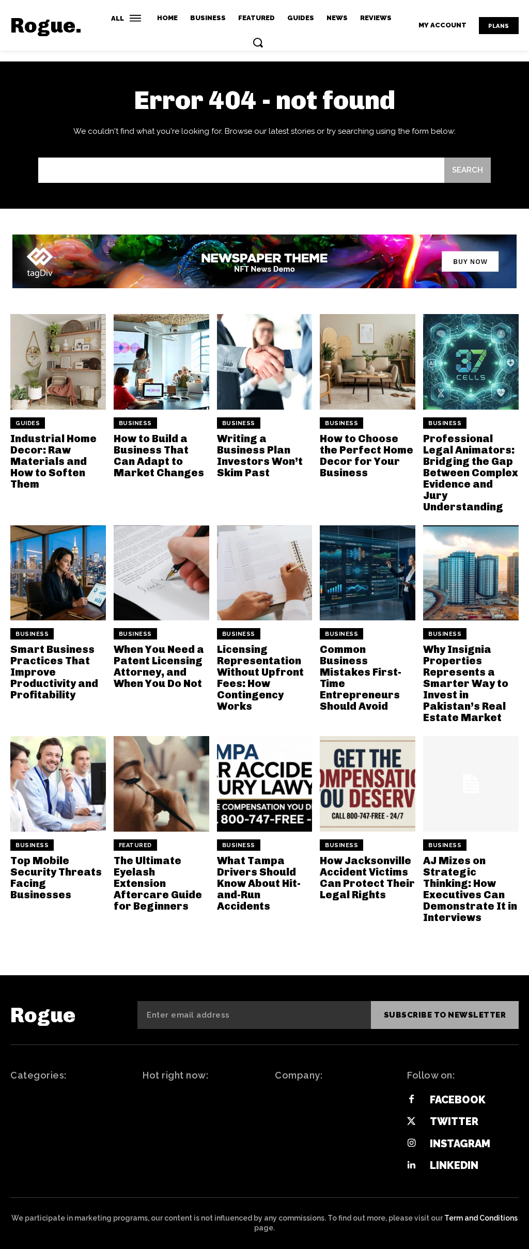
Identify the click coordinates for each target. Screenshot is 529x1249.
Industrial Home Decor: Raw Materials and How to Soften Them (53, 461)
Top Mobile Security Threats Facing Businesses (56, 877)
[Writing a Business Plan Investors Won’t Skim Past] (265, 362)
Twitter (454, 1121)
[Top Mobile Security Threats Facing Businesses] (58, 784)
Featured (135, 845)
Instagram (460, 1143)
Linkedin (454, 1165)
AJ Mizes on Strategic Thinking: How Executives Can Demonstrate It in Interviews (470, 889)
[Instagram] (411, 1143)
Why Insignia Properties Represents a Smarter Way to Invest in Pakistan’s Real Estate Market (465, 683)
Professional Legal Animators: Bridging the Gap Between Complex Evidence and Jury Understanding (470, 472)
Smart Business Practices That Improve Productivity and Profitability (54, 672)
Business (135, 423)
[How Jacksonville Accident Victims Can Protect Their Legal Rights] (367, 784)
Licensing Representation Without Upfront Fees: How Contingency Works (260, 677)
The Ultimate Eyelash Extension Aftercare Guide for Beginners (158, 883)
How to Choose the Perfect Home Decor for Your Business (366, 455)
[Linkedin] (411, 1165)
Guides (27, 423)
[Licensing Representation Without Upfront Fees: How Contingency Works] (265, 573)
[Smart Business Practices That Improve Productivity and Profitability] (58, 573)
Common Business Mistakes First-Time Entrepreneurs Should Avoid (360, 677)
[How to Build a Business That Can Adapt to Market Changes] (161, 362)
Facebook (458, 1100)
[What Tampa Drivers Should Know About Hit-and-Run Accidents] (265, 784)
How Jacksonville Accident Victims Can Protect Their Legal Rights (367, 877)
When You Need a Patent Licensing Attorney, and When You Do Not (159, 666)
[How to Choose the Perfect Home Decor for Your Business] (367, 362)
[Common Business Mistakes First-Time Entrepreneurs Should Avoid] (367, 573)
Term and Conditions (481, 1218)
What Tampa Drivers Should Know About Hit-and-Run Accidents (259, 883)
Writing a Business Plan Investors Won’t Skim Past (260, 455)
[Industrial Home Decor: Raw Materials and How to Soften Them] (58, 362)
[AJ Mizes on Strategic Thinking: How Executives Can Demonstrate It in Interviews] (471, 784)
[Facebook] (411, 1099)
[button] (257, 42)
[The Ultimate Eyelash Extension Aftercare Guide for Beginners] (161, 784)
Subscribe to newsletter (445, 1015)
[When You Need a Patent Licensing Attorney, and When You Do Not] (161, 573)
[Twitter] (411, 1122)
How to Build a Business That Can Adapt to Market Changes (159, 455)
